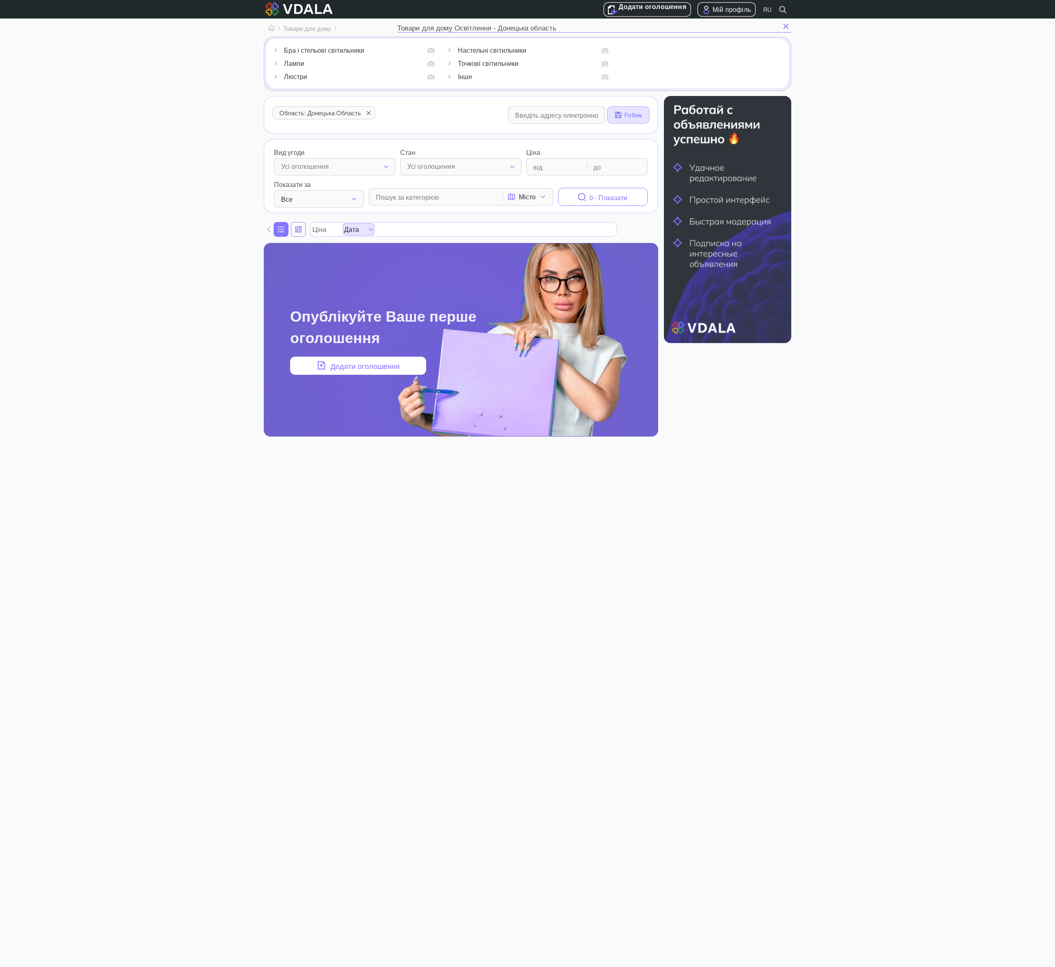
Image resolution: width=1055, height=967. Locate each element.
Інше (465, 76)
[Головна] (271, 28)
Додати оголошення (652, 7)
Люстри (295, 76)
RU (767, 9)
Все (287, 199)
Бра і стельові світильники (324, 50)
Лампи (294, 63)
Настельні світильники (492, 50)
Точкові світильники (488, 63)
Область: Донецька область (320, 112)
